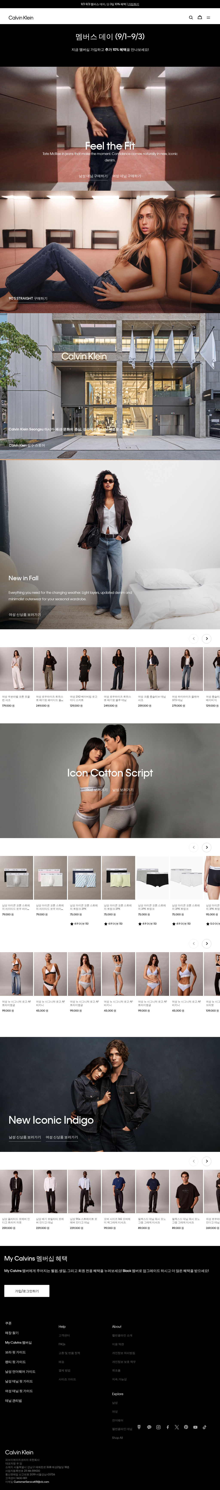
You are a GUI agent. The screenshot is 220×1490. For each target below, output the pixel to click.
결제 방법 (64, 1370)
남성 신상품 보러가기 (25, 1137)
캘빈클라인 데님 (122, 1429)
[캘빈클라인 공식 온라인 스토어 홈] (21, 17)
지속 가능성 (119, 1379)
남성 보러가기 (123, 789)
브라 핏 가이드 (15, 1352)
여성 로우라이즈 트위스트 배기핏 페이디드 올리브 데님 (50, 700)
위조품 (116, 1370)
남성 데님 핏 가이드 (19, 1381)
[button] (206, 639)
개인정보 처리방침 (123, 1353)
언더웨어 (117, 1420)
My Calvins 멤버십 (18, 1342)
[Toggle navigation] (209, 17)
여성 (115, 1411)
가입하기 (133, 4)
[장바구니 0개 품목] (200, 17)
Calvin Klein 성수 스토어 (27, 445)
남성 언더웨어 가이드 (20, 1371)
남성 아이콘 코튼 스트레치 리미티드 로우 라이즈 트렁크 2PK (16, 909)
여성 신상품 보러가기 (25, 614)
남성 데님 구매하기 (93, 175)
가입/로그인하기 (27, 1291)
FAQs (62, 1344)
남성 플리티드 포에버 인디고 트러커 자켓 (16, 1220)
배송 (61, 1361)
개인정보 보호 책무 (124, 1361)
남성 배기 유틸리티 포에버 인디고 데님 (50, 1220)
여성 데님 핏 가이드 (19, 1391)
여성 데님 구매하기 (126, 175)
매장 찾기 (12, 1333)
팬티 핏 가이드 (15, 1362)
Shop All (117, 1437)
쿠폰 (8, 1323)
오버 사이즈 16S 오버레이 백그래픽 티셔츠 (117, 1220)
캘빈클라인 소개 (122, 1335)
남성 (115, 1402)
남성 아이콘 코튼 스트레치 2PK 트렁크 (152, 907)
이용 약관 (118, 1344)
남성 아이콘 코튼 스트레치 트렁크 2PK (84, 907)
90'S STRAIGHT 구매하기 (28, 298)
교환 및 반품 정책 (69, 1353)
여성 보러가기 (97, 789)
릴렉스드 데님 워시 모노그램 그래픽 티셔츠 (152, 1220)
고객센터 (64, 1335)
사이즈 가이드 (67, 1379)
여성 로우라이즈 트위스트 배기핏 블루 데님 (117, 698)
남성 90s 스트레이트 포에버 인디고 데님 (83, 1220)
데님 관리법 (13, 1400)
